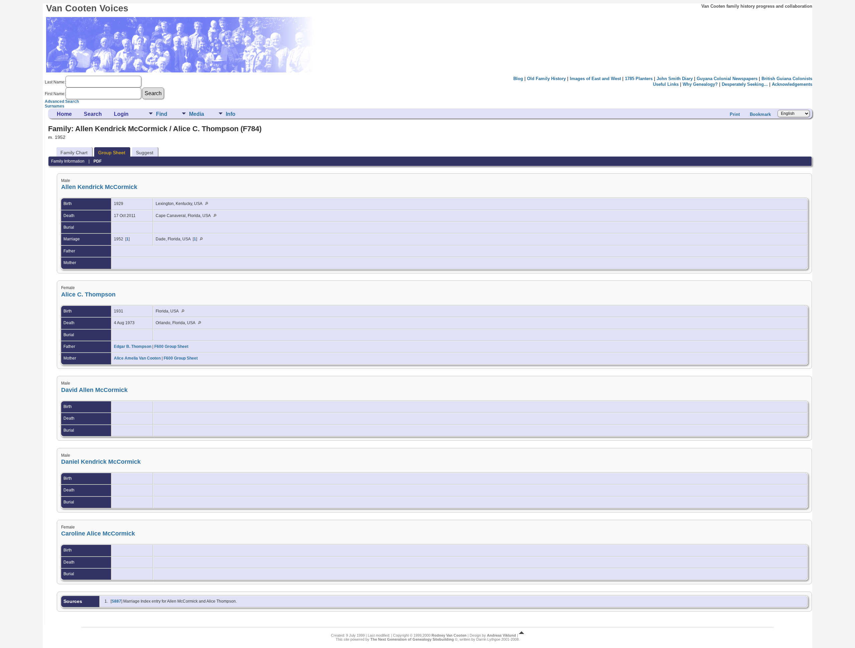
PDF (98, 161)
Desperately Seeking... (745, 84)
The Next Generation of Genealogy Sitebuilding (412, 639)
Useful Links (666, 84)
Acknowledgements (792, 84)
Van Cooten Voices (87, 8)
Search (93, 114)
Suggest (144, 152)
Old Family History (546, 78)
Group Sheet (111, 152)
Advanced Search (62, 101)
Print (735, 114)
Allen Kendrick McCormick (99, 187)
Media (196, 114)
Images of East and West (595, 78)
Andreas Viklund (501, 635)
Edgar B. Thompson (132, 346)
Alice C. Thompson (88, 294)
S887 (116, 601)
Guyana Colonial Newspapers (727, 78)
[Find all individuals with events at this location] (208, 203)
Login (121, 114)
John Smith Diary (675, 78)
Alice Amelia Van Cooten (137, 358)
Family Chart (74, 152)
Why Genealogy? (700, 84)
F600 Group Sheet (171, 346)
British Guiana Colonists (786, 78)
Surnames (54, 106)
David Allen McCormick (94, 390)
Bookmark (760, 114)
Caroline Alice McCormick (98, 533)
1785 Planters (639, 78)
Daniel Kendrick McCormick (101, 461)
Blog (518, 78)
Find (161, 114)
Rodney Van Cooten (449, 635)
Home (64, 114)
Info (230, 114)
